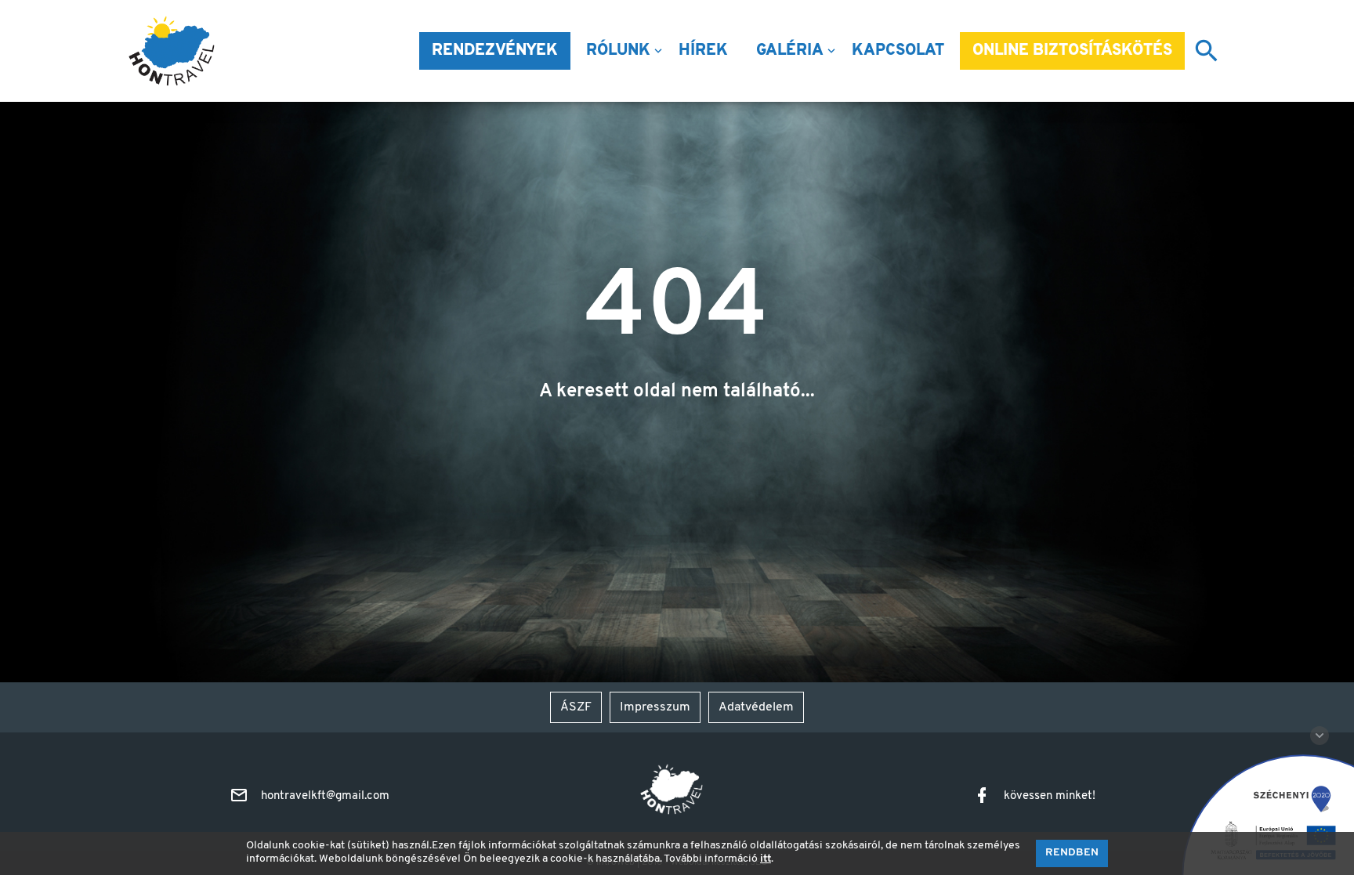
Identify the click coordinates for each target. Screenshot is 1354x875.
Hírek (703, 51)
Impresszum (655, 707)
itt (765, 859)
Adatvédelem (756, 707)
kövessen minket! (1049, 796)
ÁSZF (576, 707)
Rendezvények (495, 51)
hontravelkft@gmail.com (325, 796)
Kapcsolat (898, 51)
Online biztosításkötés (1072, 51)
